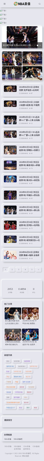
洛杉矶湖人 (22, 366)
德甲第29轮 (33, 366)
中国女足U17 (10, 408)
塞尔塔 (26, 402)
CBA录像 (26, 446)
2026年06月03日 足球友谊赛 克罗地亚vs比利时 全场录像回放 (29, 90)
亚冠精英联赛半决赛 (13, 402)
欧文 (20, 408)
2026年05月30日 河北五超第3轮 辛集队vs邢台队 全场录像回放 (29, 195)
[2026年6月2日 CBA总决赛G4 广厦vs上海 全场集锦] (10, 120)
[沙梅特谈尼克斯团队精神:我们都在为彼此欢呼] (13, 335)
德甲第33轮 (10, 366)
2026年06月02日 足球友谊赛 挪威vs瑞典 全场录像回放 (29, 255)
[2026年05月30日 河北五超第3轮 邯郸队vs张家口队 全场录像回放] (10, 150)
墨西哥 (29, 392)
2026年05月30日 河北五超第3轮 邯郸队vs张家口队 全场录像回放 (29, 150)
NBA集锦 (17, 446)
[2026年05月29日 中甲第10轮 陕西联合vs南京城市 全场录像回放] (30, 313)
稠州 (28, 408)
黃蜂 (7, 397)
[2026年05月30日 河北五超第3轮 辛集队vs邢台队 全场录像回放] (10, 195)
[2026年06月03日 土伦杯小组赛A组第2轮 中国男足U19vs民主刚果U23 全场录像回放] (10, 105)
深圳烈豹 (17, 361)
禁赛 (35, 408)
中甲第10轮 (19, 392)
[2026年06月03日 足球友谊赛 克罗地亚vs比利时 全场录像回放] (10, 90)
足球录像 (17, 449)
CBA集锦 (36, 446)
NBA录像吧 (18, 439)
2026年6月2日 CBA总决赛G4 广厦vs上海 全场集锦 (29, 120)
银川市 (28, 377)
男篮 (7, 377)
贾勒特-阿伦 (18, 377)
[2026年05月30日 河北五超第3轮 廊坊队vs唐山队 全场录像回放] (10, 210)
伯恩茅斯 (27, 361)
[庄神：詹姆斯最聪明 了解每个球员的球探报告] (12, 73)
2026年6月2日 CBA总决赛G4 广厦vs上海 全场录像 (29, 135)
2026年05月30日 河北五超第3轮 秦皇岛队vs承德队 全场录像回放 (29, 165)
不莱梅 (8, 382)
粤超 (16, 382)
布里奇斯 (28, 371)
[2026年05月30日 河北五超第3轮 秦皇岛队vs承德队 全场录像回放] (10, 165)
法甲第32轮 (17, 371)
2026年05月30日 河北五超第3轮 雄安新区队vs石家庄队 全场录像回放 (29, 240)
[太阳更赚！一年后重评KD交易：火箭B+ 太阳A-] (32, 73)
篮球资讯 (26, 449)
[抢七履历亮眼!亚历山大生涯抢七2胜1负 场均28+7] (13, 313)
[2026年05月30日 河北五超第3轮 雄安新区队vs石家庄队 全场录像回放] (10, 240)
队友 (7, 371)
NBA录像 (7, 439)
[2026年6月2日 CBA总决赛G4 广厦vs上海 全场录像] (10, 135)
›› (38, 269)
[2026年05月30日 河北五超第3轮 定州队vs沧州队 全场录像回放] (10, 225)
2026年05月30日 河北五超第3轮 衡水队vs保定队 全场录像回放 (29, 180)
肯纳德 (8, 392)
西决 (7, 361)
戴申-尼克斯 (26, 382)
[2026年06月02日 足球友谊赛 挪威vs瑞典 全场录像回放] (10, 255)
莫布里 (22, 387)
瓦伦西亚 (31, 387)
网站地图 (25, 456)
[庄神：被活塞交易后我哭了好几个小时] (12, 58)
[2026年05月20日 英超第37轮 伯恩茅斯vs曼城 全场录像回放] (30, 335)
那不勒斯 (17, 397)
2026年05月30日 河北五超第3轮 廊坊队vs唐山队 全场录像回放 (29, 210)
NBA (25, 397)
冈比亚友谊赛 (10, 387)
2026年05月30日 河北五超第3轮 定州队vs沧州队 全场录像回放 (29, 225)
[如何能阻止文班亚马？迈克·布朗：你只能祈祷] (32, 58)
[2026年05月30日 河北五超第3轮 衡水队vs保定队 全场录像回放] (10, 180)
